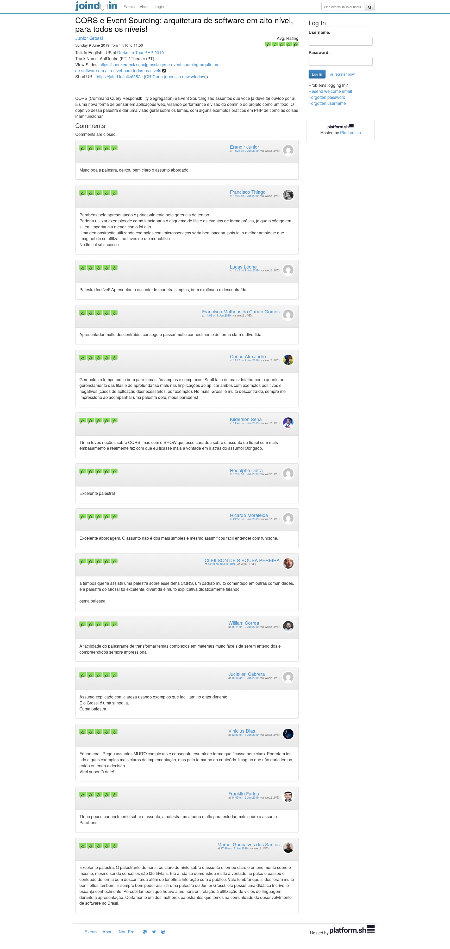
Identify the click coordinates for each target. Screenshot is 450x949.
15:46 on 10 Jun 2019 (245, 678)
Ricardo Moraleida (249, 515)
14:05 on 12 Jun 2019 (245, 797)
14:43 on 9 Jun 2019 (246, 423)
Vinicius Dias (241, 730)
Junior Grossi (89, 37)
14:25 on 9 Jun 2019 (246, 360)
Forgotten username (327, 103)
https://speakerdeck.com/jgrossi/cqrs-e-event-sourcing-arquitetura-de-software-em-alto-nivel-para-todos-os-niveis (148, 68)
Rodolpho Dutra (246, 470)
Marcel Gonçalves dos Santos (248, 844)
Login (159, 6)
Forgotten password (327, 97)
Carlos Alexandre (248, 356)
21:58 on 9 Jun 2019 (246, 519)
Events (129, 6)
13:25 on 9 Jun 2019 (246, 151)
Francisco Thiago (248, 191)
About (144, 6)
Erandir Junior (244, 146)
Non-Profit (128, 932)
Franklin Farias (243, 793)
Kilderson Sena (246, 419)
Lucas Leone (243, 266)
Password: (319, 52)
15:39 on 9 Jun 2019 (246, 474)
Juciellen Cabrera (246, 673)
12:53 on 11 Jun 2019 (245, 735)
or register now (342, 74)
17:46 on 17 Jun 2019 (234, 848)
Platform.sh (350, 133)
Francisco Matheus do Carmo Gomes (241, 311)
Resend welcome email (330, 91)
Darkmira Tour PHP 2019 (140, 53)
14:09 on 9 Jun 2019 (218, 315)
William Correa (243, 622)
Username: (319, 32)
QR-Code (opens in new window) (176, 77)
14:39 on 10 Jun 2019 (221, 564)
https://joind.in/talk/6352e (120, 77)
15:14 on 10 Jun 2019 (245, 627)
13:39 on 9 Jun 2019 (246, 196)
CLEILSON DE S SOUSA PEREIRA (242, 560)
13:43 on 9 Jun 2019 (246, 270)
